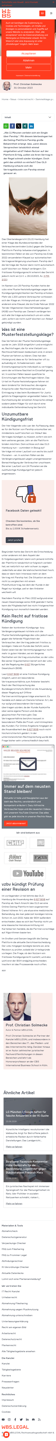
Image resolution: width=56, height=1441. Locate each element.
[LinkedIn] (27, 1419)
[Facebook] (15, 1419)
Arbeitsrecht (9, 1333)
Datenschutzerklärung (14, 1405)
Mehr (29, 67)
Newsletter (8, 1387)
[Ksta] (15, 857)
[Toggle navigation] (51, 13)
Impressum (8, 1399)
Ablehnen (28, 60)
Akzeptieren (28, 53)
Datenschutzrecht (12, 1339)
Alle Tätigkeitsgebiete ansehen (18, 1351)
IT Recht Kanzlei (11, 1291)
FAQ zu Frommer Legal (14, 1255)
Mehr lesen (33, 44)
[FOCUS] (40, 857)
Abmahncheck (10, 1231)
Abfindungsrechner (12, 1261)
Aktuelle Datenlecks (13, 1273)
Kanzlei (6, 1363)
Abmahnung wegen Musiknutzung (20, 1309)
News (13, 99)
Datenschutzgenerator (14, 1237)
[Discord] (33, 1419)
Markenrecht (9, 1345)
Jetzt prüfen (15, 540)
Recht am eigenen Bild (14, 1327)
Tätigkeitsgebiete (11, 1369)
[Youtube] (28, 873)
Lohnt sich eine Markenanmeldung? (21, 1279)
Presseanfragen (10, 1381)
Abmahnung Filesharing (15, 1303)
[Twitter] (21, 1419)
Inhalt (8, 117)
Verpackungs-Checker (14, 1243)
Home (5, 99)
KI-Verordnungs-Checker (15, 1267)
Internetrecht (25, 99)
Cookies (6, 1411)
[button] (6, 126)
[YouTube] (3, 1419)
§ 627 (27, 664)
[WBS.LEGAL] (6, 13)
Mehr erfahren (14, 1146)
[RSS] (39, 1419)
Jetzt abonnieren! (16, 823)
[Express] (40, 842)
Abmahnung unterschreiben (17, 1315)
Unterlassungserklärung (15, 1321)
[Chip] (15, 842)
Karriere (6, 1375)
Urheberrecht (9, 1297)
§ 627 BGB (13, 674)
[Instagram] (9, 1419)
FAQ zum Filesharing (13, 1249)
